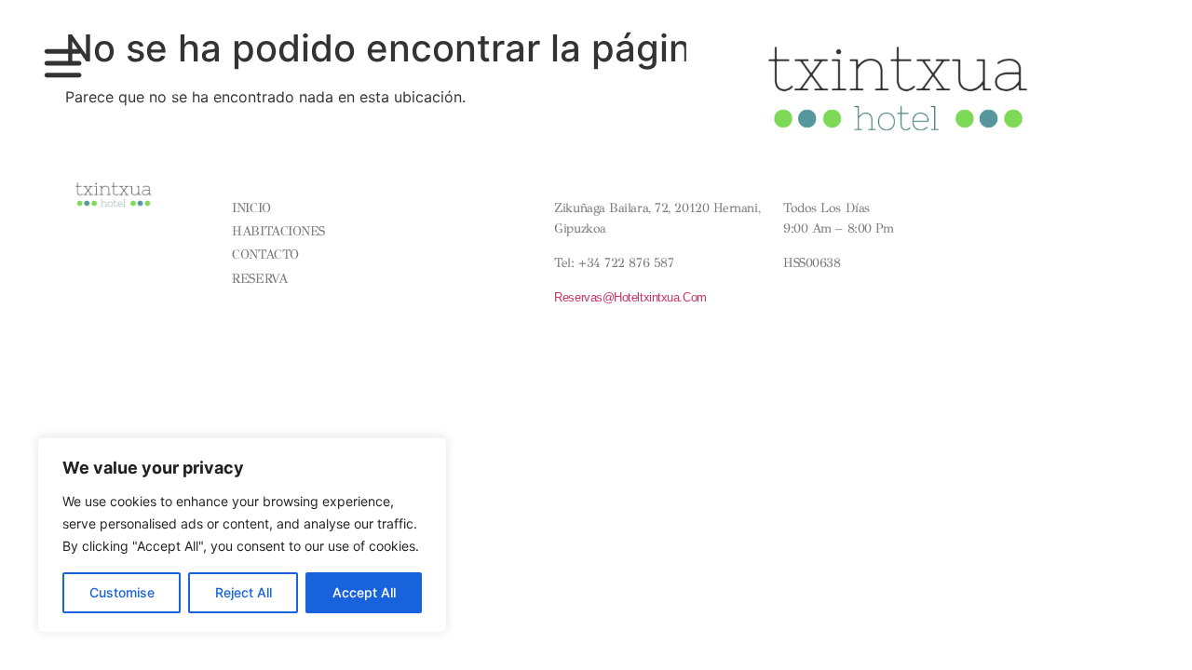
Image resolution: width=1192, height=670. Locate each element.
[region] (242, 535)
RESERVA (259, 279)
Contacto (265, 254)
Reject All (243, 592)
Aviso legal (425, 182)
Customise (122, 592)
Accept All (364, 592)
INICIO (251, 208)
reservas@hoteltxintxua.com (630, 297)
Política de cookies (447, 211)
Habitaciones (278, 231)
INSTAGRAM (1018, 217)
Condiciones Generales (456, 196)
